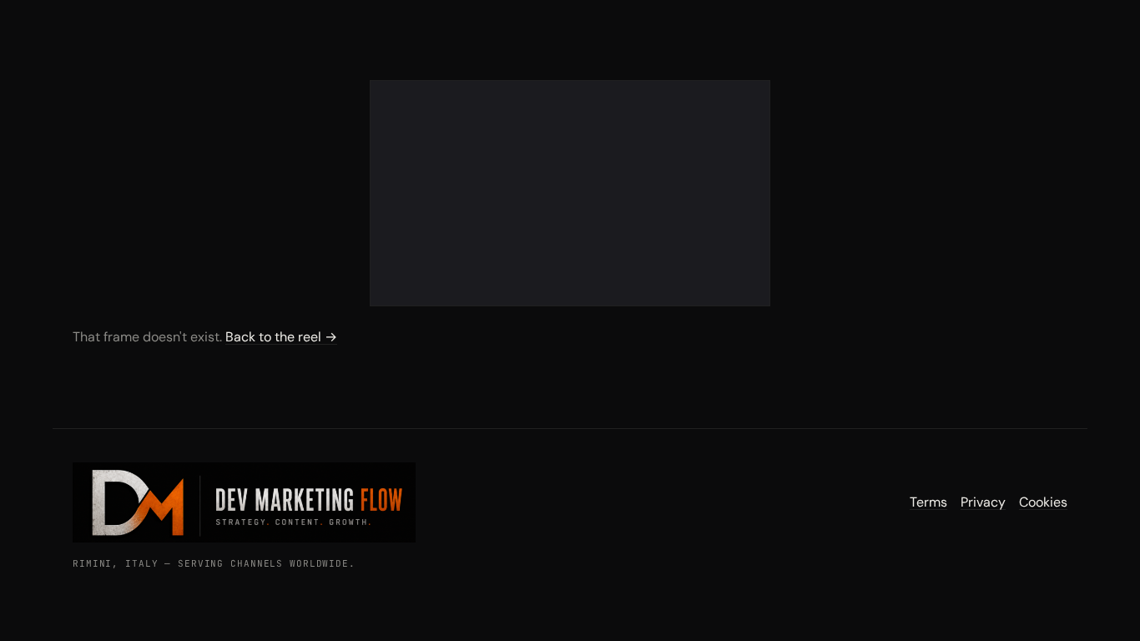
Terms (928, 502)
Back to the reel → (281, 337)
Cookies (1043, 502)
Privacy (983, 502)
